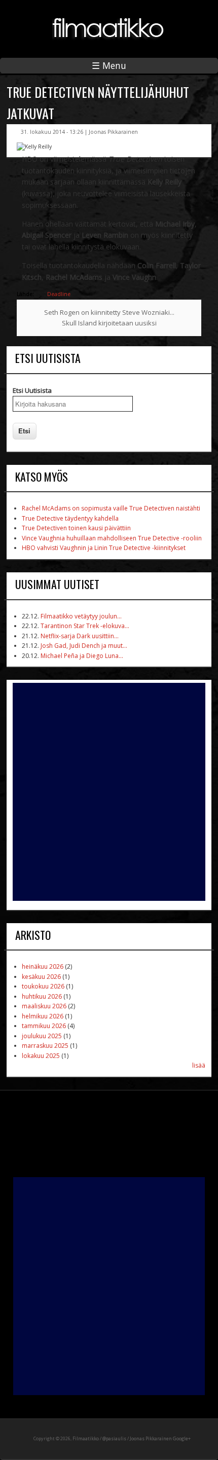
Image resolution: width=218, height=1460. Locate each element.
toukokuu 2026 (43, 986)
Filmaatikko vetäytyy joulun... (81, 616)
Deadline (58, 294)
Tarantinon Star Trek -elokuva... (85, 626)
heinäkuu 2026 (42, 966)
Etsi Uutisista (32, 390)
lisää (198, 1065)
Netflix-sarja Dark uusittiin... (80, 636)
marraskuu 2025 (45, 1045)
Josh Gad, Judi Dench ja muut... (84, 645)
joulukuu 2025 (42, 1036)
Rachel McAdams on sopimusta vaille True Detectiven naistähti (111, 508)
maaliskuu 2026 (44, 1006)
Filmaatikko (85, 1438)
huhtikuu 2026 (42, 996)
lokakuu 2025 (41, 1055)
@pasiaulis (114, 1438)
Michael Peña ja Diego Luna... (82, 655)
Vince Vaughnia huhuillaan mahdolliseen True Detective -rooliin (112, 538)
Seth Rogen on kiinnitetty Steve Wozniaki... (109, 312)
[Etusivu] (109, 45)
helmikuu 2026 (42, 1016)
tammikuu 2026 (44, 1025)
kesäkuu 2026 (41, 976)
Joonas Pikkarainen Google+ (160, 1438)
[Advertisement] (109, 792)
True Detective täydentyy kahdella (70, 518)
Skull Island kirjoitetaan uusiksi (109, 322)
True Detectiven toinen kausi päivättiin (76, 528)
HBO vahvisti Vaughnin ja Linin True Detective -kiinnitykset (104, 547)
